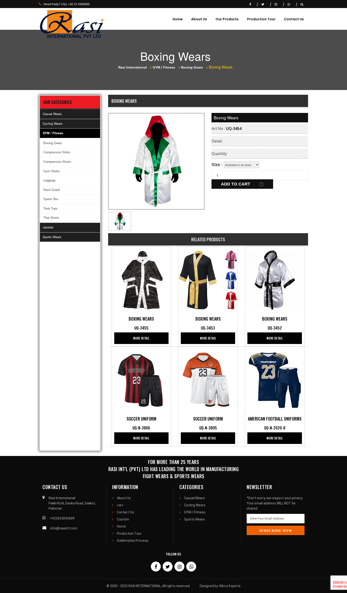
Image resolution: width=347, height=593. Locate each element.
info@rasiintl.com (63, 528)
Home (178, 19)
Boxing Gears (52, 143)
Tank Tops (50, 208)
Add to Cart (236, 184)
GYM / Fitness (53, 133)
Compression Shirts (56, 152)
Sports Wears (52, 237)
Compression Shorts (57, 161)
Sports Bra (50, 199)
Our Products (227, 19)
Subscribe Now (275, 531)
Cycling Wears (53, 123)
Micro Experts (230, 586)
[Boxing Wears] (141, 279)
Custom (123, 519)
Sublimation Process (132, 540)
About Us (199, 19)
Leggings (49, 180)
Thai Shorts (51, 217)
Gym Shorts (51, 171)
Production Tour (261, 19)
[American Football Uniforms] (274, 379)
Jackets (48, 227)
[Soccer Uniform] (141, 379)
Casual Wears (52, 114)
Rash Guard (51, 190)
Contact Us (294, 19)
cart (120, 505)
